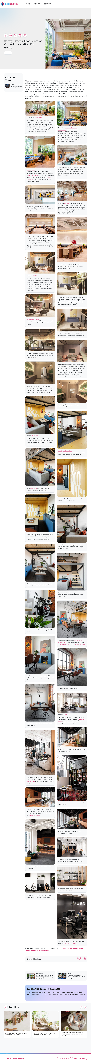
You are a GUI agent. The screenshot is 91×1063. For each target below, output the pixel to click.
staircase (66, 203)
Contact (47, 4)
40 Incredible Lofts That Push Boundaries (16, 86)
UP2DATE (34, 275)
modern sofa (62, 130)
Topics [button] (8, 1058)
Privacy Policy (18, 1058)
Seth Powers (38, 117)
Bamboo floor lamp (34, 175)
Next (85, 1007)
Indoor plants (31, 170)
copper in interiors (34, 815)
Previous (81, 1007)
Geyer (65, 714)
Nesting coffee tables (65, 451)
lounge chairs (31, 781)
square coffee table (71, 128)
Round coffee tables (33, 319)
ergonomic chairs (70, 943)
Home (27, 4)
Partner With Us (64, 1058)
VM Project (35, 435)
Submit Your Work (80, 1058)
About (37, 4)
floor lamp (33, 488)
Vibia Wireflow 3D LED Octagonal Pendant (71, 644)
